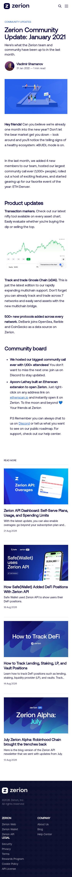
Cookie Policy (10, 863)
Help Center (44, 834)
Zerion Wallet (10, 829)
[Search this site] (60, 6)
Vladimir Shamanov (30, 64)
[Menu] (66, 6)
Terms (5, 853)
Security (7, 844)
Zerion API (8, 834)
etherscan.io (19, 397)
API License (9, 868)
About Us (43, 824)
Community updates (18, 21)
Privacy (6, 848)
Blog (40, 829)
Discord (24, 423)
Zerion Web (9, 824)
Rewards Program (13, 858)
